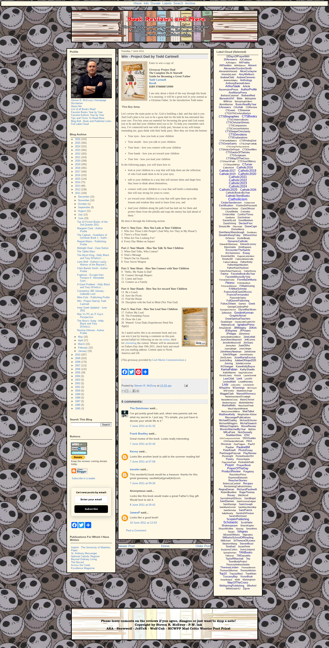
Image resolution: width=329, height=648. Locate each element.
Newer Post (126, 546)
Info (146, 3)
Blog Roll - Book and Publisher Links (91, 121)
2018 (78, 168)
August (82, 211)
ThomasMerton (248, 570)
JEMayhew (231, 330)
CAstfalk (238, 107)
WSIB (237, 580)
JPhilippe (231, 333)
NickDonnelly (245, 432)
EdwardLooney (248, 244)
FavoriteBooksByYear (243, 273)
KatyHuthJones (246, 372)
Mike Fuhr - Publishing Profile (93, 297)
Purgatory (248, 471)
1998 (78, 397)
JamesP (135, 512)
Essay (246, 252)
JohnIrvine (250, 351)
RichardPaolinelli (247, 489)
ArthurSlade (232, 86)
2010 (78, 354)
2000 (78, 390)
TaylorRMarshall (234, 558)
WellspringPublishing (231, 585)
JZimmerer (244, 333)
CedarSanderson (231, 202)
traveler (135, 469)
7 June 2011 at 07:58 (142, 461)
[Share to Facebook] (134, 391)
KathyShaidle (247, 369)
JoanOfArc (244, 345)
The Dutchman (139, 408)
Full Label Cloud (80, 124)
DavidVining (229, 223)
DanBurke (230, 217)
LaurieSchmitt (250, 375)
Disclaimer (77, 103)
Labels (167, 3)
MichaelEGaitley (228, 420)
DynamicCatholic (238, 241)
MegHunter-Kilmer (247, 414)
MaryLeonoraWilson (230, 411)
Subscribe (91, 509)
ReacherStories (237, 480)
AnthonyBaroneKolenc (238, 83)
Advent (252, 65)
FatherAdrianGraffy (244, 259)
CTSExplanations (238, 137)
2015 (78, 178)
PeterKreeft (229, 450)
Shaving (239, 529)
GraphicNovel (238, 315)
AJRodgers (231, 62)
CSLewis (230, 110)
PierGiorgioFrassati (230, 453)
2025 (78, 142)
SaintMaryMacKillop (247, 507)
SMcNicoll (243, 495)
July (80, 214)
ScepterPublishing (238, 519)
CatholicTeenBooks (238, 195)
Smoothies (251, 528)
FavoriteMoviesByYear (237, 276)
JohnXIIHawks (246, 354)
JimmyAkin (231, 345)
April (81, 340)
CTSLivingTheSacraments (237, 147)
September (84, 207)
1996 (78, 404)
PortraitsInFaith (246, 462)
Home (138, 3)
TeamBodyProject (238, 561)
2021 (78, 157)
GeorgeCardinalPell (238, 306)
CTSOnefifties (249, 149)
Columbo (245, 211)
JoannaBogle (230, 349)
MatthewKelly (227, 414)
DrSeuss (230, 238)
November (84, 200)
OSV (247, 435)
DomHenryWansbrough (231, 232)
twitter (166, 339)
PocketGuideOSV (245, 456)
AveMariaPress (238, 92)
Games (242, 303)
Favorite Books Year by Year (87, 112)
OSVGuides (249, 438)
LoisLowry (235, 385)
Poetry (230, 459)
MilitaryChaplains (229, 426)
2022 (78, 153)
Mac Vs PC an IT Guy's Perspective (90, 316)
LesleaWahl (229, 381)
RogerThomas (247, 492)
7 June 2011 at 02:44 (142, 443)
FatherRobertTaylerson (230, 271)
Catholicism (237, 199)
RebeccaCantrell (231, 483)
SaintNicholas (230, 510)
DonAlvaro (252, 232)
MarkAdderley (246, 402)
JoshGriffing (226, 360)
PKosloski (226, 444)
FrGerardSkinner (229, 286)
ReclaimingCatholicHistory (238, 486)
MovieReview (248, 426)
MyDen (252, 429)
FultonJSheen (228, 303)
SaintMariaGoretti (228, 507)
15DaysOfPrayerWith (237, 56)
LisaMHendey (245, 381)
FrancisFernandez (238, 294)
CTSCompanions (238, 125)
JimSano (248, 342)
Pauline (230, 447)
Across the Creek (80, 565)
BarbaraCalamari (230, 95)
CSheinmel (244, 110)
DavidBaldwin (246, 220)
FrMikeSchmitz (238, 288)
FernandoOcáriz (227, 280)
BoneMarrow (226, 104)
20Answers (230, 59)
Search (178, 3)
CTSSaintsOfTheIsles (238, 152)
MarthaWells (229, 405)
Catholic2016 (245, 167)
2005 (78, 372)
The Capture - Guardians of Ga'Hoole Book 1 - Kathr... (93, 236)
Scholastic (230, 522)
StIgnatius (248, 534)
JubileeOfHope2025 (245, 360)
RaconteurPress (237, 474)
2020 (78, 160)
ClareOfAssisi (248, 208)
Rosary (231, 495)
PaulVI (251, 444)
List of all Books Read (83, 109)
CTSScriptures (238, 155)
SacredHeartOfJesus (231, 498)
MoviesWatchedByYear (233, 429)
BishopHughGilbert (243, 101)
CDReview (251, 107)
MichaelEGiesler (248, 420)
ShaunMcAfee (226, 528)
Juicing (228, 363)
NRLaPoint (229, 432)
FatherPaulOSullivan (238, 268)
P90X (249, 441)
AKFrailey (244, 62)
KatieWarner (229, 372)
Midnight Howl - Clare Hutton (93, 248)
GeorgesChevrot (228, 309)
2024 (78, 146)
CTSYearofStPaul (232, 164)
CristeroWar (229, 214)
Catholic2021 (238, 177)
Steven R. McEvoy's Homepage (88, 100)
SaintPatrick (245, 510)
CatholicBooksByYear (238, 192)
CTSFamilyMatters (228, 140)
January (83, 351)
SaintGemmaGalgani (246, 501)
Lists (225, 384)
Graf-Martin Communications (168, 360)
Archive (190, 3)
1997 (78, 401)
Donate (156, 3)
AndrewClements (246, 77)
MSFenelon (229, 391)
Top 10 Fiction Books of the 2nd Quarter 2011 (92, 223)
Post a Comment (136, 530)
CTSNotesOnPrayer (229, 149)
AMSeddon (225, 65)
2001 (78, 387)
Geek (252, 303)
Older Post (203, 546)
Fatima (224, 273)
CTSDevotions (238, 134)
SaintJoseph (246, 504)
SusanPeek (244, 546)
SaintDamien (227, 501)
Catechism (228, 167)
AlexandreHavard (228, 71)
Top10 (223, 573)
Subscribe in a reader (83, 478)
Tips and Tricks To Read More (87, 118)
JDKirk (253, 327)
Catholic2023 (238, 183)
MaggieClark (227, 393)
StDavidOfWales (231, 534)
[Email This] (123, 391)
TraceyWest (236, 573)
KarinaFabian (229, 369)
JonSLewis (226, 357)
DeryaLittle (224, 226)
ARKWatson (239, 65)
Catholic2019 (227, 173)
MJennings (239, 387)
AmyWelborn (246, 74)
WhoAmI (251, 585)
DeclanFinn (245, 223)
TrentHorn (250, 573)
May (81, 336)
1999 (78, 394)
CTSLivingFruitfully (248, 144)
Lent (239, 378)
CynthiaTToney (245, 214)
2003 (78, 379)
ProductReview (231, 471)
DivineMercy (237, 229)
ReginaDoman (226, 489)
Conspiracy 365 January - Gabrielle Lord (91, 292)
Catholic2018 (247, 170)
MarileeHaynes (229, 403)
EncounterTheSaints (238, 249)
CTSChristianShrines (237, 122)
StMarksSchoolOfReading (237, 537)
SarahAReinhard (238, 516)
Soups (231, 531)
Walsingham (249, 579)
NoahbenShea (233, 435)
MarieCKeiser (247, 399)
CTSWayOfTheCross (237, 158)
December (84, 196)
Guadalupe (226, 321)
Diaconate (237, 226)
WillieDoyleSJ (233, 588)
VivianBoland (226, 580)
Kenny (134, 451)
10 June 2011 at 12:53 (143, 522)
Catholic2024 (238, 186)
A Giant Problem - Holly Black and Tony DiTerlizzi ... (93, 286)
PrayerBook (244, 465)
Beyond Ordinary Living (84, 559)
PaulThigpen (239, 444)
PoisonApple (243, 459)
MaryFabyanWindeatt (238, 408)
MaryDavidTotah (246, 405)
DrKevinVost (250, 235)
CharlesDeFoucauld (246, 205)
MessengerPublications (238, 417)
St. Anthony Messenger (84, 553)
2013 (78, 185)
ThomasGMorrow (229, 570)
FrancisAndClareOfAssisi (238, 291)
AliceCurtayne (248, 71)
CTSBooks (249, 116)
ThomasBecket (248, 567)
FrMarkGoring (247, 286)
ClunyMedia (231, 211)
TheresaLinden (229, 567)
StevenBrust (246, 543)
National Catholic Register (85, 556)
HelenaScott (228, 324)
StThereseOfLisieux (244, 540)
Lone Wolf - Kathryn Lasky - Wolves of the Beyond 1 (92, 263)
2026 (78, 139)
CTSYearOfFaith (227, 161)
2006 (78, 369)
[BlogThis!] (127, 391)
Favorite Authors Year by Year (87, 115)
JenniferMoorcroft (232, 342)
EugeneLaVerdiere (245, 256)
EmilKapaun (245, 247)
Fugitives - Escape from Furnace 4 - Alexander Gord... (90, 277)
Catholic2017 (227, 170)
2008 (78, 361)
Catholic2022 (238, 180)
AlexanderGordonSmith (238, 68)
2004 (78, 376)
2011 (78, 193)
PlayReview (249, 453)
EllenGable (230, 247)
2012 (78, 189)
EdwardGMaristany (229, 244)
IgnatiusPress (246, 324)
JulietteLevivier (243, 363)
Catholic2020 (247, 173)
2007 (78, 365)
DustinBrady (243, 238)
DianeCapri (251, 226)
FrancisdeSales (238, 298)
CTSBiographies (229, 116)
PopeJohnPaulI (229, 462)
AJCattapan (246, 59)
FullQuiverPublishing (238, 300)
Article (246, 86)
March (82, 344)
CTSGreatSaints (228, 143)
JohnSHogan (230, 354)
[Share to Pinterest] (138, 391)
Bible (239, 98)
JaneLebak (249, 336)
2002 (78, 383)
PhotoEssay (245, 450)
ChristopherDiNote (229, 208)
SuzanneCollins (229, 549)
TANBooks (245, 552)
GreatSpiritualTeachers (237, 318)
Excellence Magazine (83, 568)
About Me (76, 106)
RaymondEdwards (238, 477)
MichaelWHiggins (228, 423)
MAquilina (224, 387)
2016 (78, 175)
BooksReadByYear (246, 104)
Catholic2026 (248, 189)
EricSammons (233, 253)
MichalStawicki (248, 423)
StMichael (225, 540)
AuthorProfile (249, 89)
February (83, 347)
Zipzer (246, 588)
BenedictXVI (227, 98)
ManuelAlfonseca (246, 393)
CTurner (247, 164)
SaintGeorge (229, 504)
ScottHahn (246, 522)
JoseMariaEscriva (245, 357)
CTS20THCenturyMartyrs (238, 113)
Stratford (230, 546)
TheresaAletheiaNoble (238, 564)
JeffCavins (249, 339)
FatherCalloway (230, 262)
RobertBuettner (229, 492)
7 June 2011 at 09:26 (142, 483)
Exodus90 (227, 259)
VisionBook (246, 576)
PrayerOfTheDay (237, 468)
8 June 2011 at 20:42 (142, 504)
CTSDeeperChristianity (237, 131)
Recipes (248, 483)
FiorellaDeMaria (246, 279)
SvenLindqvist (247, 549)
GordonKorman (243, 312)
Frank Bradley (139, 433)
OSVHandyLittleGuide (234, 441)
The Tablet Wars (86, 251)
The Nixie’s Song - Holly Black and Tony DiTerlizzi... (90, 323)
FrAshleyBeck (243, 283)
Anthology (246, 80)
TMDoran (229, 556)
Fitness (230, 282)
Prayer (229, 465)
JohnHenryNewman (230, 351)
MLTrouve (252, 388)
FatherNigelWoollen (238, 265)
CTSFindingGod (248, 140)
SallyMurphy (227, 513)
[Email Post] (185, 385)
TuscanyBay (230, 576)
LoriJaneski (248, 385)
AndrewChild (227, 77)
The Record (77, 562)
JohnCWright (245, 349)
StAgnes (242, 531)
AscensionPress (228, 89)
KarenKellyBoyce (245, 366)
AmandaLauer (228, 74)
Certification (226, 205)
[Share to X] (130, 391)
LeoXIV (248, 378)
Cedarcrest (249, 203)
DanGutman (244, 217)
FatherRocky (250, 271)
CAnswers (225, 107)
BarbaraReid (248, 95)
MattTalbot (248, 411)
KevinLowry (226, 375)
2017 (78, 171)
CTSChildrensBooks (237, 119)
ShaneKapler (247, 525)
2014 (78, 182)
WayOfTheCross (237, 582)
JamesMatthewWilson (230, 337)
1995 (78, 408)
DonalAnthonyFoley (229, 235)
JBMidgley (240, 327)
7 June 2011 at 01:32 (142, 425)
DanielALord (229, 220)
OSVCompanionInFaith (230, 438)
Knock (237, 375)
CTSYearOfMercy (247, 161)
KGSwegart (227, 366)
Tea (248, 558)
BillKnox (228, 101)
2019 (78, 164)
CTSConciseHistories (238, 128)
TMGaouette (243, 555)
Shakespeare (230, 525)
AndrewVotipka (230, 80)
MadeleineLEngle (244, 391)
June (81, 218)
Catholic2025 (228, 189)
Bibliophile (250, 98)
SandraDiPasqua (245, 513)
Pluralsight (227, 456)
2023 (78, 150)
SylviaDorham (229, 553)
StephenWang (229, 543)
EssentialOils (228, 256)
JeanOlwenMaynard (231, 339)
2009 (78, 358)
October (83, 203)
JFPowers (245, 330)
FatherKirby (246, 262)
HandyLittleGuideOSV (245, 322)
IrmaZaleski (225, 328)
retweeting (131, 343)
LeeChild (228, 378)
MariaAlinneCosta (229, 400)
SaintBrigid (250, 498)
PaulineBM (243, 447)
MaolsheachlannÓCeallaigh (237, 396)
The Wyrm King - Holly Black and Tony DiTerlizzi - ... (93, 257)
